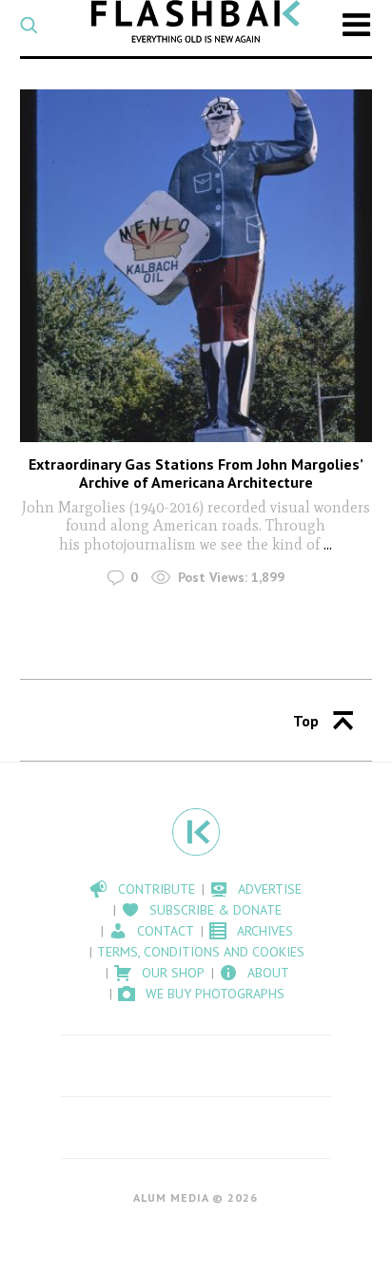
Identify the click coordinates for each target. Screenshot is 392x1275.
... (326, 544)
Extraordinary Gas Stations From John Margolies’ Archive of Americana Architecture (196, 473)
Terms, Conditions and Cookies (200, 951)
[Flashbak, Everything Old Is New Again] (196, 21)
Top (306, 720)
